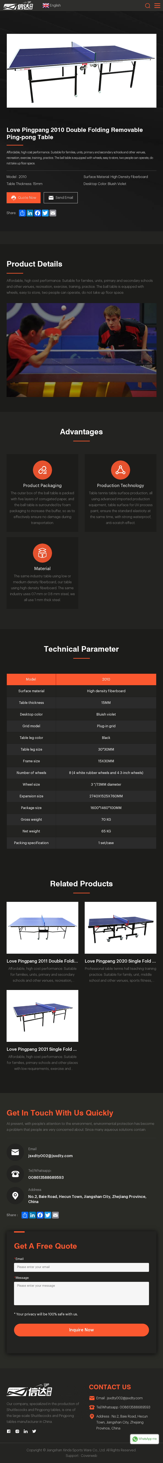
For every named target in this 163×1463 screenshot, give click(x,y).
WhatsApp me (148, 1439)
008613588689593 (46, 1177)
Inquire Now (81, 1330)
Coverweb (89, 1455)
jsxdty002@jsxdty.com (50, 1156)
